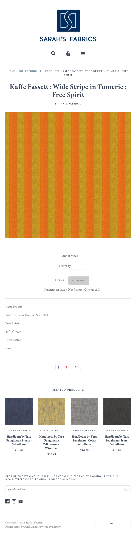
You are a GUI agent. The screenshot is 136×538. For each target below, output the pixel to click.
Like (58, 367)
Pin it (67, 367)
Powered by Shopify (49, 527)
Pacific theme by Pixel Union (21, 527)
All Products (50, 71)
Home (12, 71)
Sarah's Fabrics (68, 103)
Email (77, 367)
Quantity (65, 266)
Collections (27, 71)
